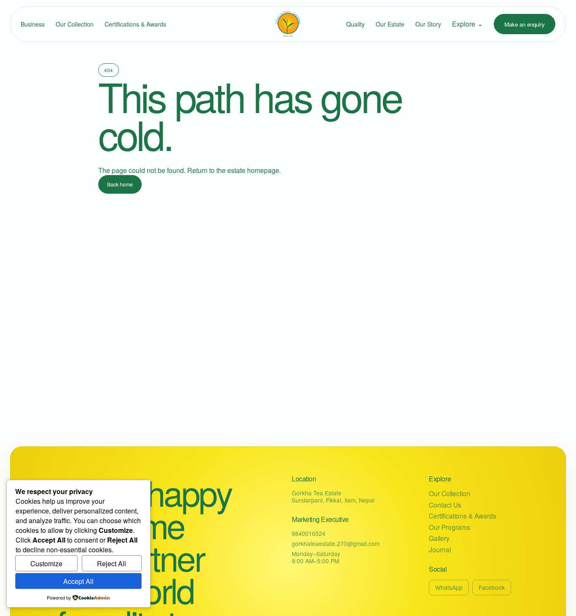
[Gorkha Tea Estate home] (288, 24)
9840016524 (309, 533)
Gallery (439, 538)
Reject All (111, 563)
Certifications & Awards (135, 24)
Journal (440, 550)
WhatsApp (449, 587)
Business (33, 24)
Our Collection (75, 24)
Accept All (78, 581)
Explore (467, 24)
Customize (46, 563)
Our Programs (449, 527)
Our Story (428, 24)
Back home (120, 184)
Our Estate (390, 24)
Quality (355, 24)
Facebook (492, 587)
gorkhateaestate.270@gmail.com (336, 543)
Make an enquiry (524, 24)
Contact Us (445, 505)
